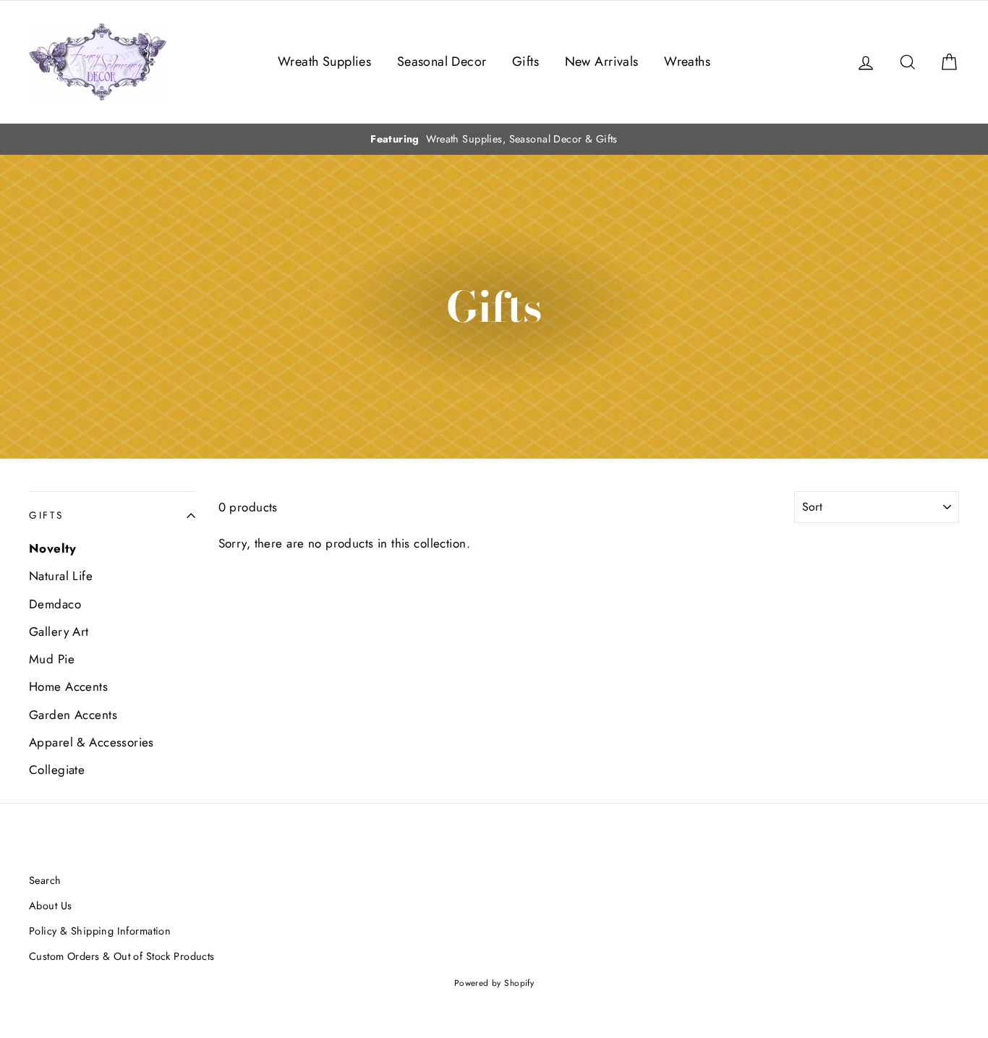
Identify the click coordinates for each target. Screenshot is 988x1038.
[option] (494, 139)
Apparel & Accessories (91, 742)
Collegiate (57, 769)
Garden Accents (73, 714)
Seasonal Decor (442, 61)
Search (45, 880)
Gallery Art (59, 631)
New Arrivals (602, 61)
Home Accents (68, 686)
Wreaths (687, 61)
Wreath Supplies (324, 61)
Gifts (525, 61)
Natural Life (61, 575)
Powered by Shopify (494, 983)
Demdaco (55, 604)
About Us (50, 905)
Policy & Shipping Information (100, 931)
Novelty (52, 548)
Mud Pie (51, 659)
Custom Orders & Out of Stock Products (122, 956)
